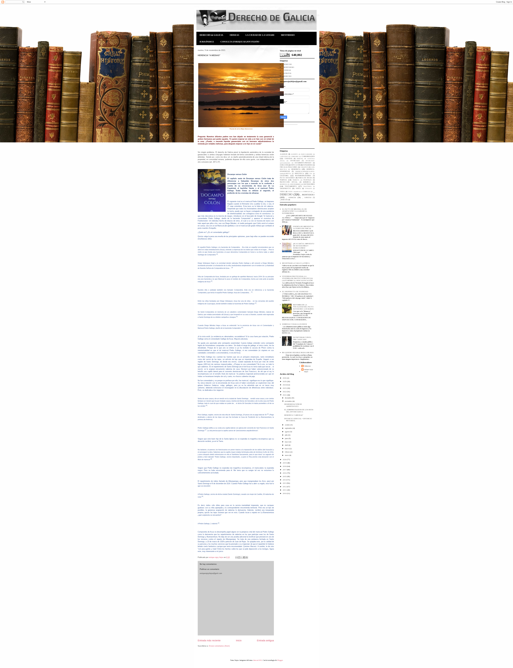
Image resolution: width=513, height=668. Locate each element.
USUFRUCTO (285, 188)
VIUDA (282, 191)
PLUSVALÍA (308, 180)
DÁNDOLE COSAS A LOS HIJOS (294, 324)
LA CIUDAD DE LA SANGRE (260, 35)
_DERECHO (287, 76)
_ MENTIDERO (288, 67)
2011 (285, 490)
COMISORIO (294, 156)
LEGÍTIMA (284, 176)
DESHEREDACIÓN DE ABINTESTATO (293, 405)
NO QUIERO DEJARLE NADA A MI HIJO (298, 352)
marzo (287, 449)
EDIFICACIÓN (295, 165)
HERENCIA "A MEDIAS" (293, 415)
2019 (285, 463)
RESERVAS (283, 184)
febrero (287, 452)
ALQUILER (283, 154)
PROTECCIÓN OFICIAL (289, 182)
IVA (311, 173)
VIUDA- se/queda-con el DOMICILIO (299, 191)
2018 (285, 466)
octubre (287, 425)
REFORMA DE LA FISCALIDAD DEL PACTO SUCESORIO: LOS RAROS (303, 307)
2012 (285, 487)
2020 (285, 459)
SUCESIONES (309, 184)
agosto (287, 432)
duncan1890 (257, 660)
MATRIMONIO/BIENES (303, 176)
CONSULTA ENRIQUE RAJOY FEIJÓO (239, 42)
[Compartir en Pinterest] (246, 557)
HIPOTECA (299, 173)
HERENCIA (295, 169)
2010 (285, 493)
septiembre (289, 428)
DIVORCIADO (295, 161)
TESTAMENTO (291, 186)
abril (286, 445)
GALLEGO (304, 167)
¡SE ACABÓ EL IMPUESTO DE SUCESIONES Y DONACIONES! (303, 246)
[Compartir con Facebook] (244, 557)
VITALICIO (308, 188)
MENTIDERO (288, 35)
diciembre (288, 398)
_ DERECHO (287, 64)
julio (286, 435)
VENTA (298, 188)
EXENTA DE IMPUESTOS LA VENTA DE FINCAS (303, 227)
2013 (285, 483)
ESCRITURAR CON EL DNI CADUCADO (302, 338)
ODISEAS (234, 35)
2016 (285, 473)
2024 (285, 385)
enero (287, 455)
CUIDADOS (288, 158)
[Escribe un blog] (239, 557)
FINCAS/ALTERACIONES (288, 167)
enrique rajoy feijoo (308, 370)
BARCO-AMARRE (306, 154)
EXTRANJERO (307, 165)
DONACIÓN (284, 165)
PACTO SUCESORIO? (287, 178)
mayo (287, 442)
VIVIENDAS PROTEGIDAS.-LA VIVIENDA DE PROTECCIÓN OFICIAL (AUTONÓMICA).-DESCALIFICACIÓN (297, 278)
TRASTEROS (307, 186)
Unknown (307, 366)
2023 (285, 388)
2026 (285, 378)
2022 (285, 392)
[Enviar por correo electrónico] (236, 557)
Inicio (239, 640)
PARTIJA (283, 180)
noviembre (288, 401)
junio (287, 438)
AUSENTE (294, 154)
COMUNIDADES (308, 156)
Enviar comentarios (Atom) (219, 646)
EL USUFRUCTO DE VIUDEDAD (295, 291)
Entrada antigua (265, 640)
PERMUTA (296, 180)
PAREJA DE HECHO (305, 178)
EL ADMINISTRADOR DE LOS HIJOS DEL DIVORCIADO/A (298, 411)
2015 (285, 476)
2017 (285, 470)
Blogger (280, 660)
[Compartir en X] (241, 557)
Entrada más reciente (209, 640)
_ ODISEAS (286, 70)
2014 (285, 480)
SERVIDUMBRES (295, 184)
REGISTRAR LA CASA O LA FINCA (296, 263)
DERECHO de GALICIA (211, 35)
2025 (285, 381)
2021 (285, 395)
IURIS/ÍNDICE (207, 42)
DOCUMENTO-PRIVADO (303, 163)
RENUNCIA (307, 182)
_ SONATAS (286, 73)
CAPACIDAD (284, 156)
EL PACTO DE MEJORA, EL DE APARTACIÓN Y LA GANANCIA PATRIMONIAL (294, 211)
